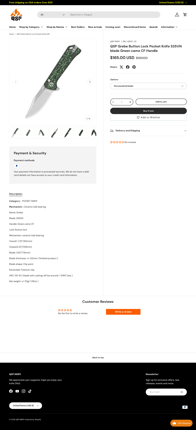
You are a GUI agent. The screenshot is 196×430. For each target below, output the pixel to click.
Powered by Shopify (33, 419)
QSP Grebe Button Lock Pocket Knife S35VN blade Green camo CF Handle (34, 34)
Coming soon (112, 27)
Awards (153, 27)
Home (12, 27)
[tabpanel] (52, 241)
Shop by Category (29, 27)
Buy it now (148, 111)
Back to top (98, 357)
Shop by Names (55, 27)
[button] (185, 14)
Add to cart (161, 101)
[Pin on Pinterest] (134, 67)
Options (114, 79)
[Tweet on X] (121, 67)
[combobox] (98, 14)
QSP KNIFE (115, 41)
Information (167, 27)
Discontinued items (135, 27)
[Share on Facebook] (128, 67)
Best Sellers (78, 27)
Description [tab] (15, 193)
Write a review (123, 311)
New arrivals (95, 27)
